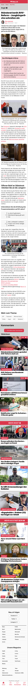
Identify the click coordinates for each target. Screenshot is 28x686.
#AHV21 (16, 279)
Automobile (5, 661)
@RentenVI (4, 281)
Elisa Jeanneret (9, 21)
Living (16, 651)
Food (16, 656)
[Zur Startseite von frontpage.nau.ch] (14, 1)
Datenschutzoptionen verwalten (8, 675)
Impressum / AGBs (19, 672)
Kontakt (16, 670)
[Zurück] (1, 1)
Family (3, 656)
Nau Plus (12, 4)
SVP (5, 176)
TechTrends (17, 661)
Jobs (3, 670)
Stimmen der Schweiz (20, 636)
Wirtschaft (17, 631)
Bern (6, 23)
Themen (17, 639)
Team (16, 668)
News (7, 4)
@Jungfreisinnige (13, 281)
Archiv (3, 641)
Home (2, 4)
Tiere (3, 658)
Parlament (6, 126)
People (3, 631)
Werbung (4, 668)
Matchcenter (18, 629)
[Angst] (14, 8)
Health (3, 651)
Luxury (16, 653)
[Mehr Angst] (14, 423)
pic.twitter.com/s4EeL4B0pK (9, 284)
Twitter (9, 295)
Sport (3, 629)
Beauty (3, 663)
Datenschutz (5, 672)
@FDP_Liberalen (5, 283)
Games (3, 636)
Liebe (3, 653)
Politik (16, 626)
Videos (3, 634)
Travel (16, 658)
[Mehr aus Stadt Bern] (14, 520)
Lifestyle (4, 639)
